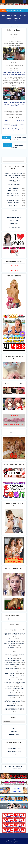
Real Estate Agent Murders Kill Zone (12, 664)
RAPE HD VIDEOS (14, 220)
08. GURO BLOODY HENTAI (13, 200)
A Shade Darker (10, 647)
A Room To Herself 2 (10, 673)
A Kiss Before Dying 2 (10, 695)
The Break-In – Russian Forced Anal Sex (14, 654)
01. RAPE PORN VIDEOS (14, 180)
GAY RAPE (14, 210)
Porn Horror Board (14, 755)
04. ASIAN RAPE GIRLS (13, 190)
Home (9, 26)
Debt (10, 697)
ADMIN (14, 38)
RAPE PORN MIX (14, 223)
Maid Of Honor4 (10, 680)
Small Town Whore (10, 705)
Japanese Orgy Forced (10, 692)
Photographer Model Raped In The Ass (14, 688)
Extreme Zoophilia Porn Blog (14, 751)
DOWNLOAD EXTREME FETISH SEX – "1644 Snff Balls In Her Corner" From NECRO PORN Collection (14, 104)
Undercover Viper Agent (10, 641)
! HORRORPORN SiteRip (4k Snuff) (13, 173)
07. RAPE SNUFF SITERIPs (13, 198)
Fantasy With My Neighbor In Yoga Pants (14, 675)
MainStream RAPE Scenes (14, 217)
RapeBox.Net (14, 728)
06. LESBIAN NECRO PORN (13, 195)
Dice (10, 638)
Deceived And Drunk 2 (10, 671)
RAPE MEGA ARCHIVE (14, 227)
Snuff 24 (10, 658)
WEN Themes (18, 842)
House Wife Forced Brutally (10, 668)
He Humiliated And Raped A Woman (12, 629)
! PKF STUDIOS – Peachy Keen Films (13, 175)
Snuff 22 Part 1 (10, 686)
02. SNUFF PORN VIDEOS (15, 41)
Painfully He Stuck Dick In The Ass (12, 650)
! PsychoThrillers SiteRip (13, 178)
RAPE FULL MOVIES (14, 214)
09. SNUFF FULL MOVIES (13, 203)
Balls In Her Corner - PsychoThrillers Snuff (14, 121)
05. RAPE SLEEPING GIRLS (13, 193)
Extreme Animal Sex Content (14, 748)
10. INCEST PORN (13, 205)
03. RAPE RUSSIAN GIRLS (13, 188)
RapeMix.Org (14, 731)
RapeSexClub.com (14, 734)
